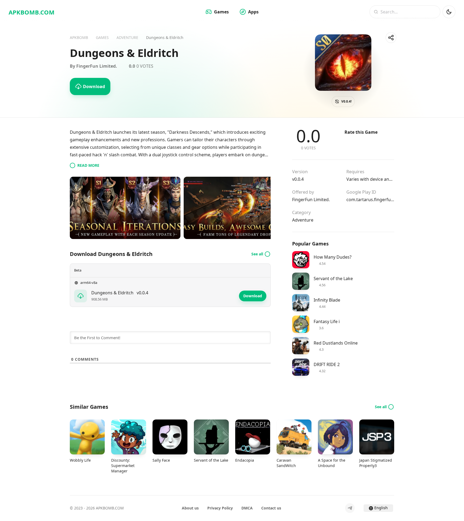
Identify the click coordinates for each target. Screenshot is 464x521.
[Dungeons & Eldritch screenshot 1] (125, 208)
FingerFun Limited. (311, 199)
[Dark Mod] (449, 11)
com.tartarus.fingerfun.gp (370, 199)
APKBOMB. (32, 12)
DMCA (247, 508)
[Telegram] (350, 508)
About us (190, 508)
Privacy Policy (220, 508)
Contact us (271, 508)
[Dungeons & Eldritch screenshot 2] (239, 208)
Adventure (302, 220)
